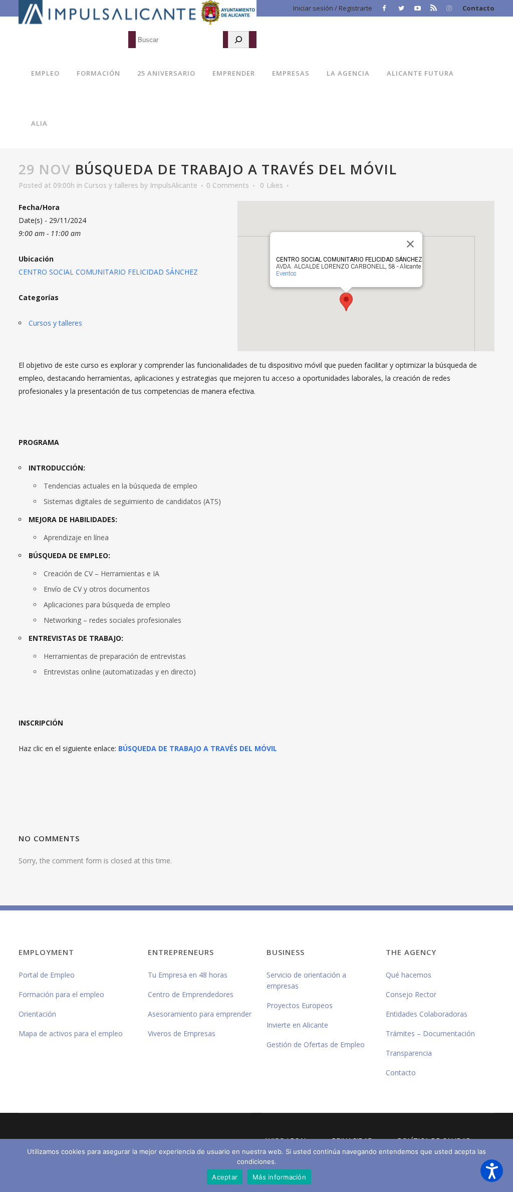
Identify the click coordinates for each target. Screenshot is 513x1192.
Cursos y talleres (111, 185)
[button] (491, 1170)
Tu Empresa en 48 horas (187, 975)
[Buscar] (238, 39)
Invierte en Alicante (297, 1025)
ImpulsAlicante (173, 185)
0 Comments (227, 185)
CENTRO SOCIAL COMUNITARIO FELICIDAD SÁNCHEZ (108, 272)
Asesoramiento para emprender (199, 1014)
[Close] (410, 244)
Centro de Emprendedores (190, 994)
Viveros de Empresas (181, 1033)
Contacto (478, 8)
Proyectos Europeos (300, 1005)
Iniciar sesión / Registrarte (332, 8)
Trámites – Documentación (430, 1033)
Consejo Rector (411, 994)
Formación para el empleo (61, 994)
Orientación (37, 1014)
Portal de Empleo (47, 975)
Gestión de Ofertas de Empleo (316, 1044)
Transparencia (409, 1053)
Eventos (286, 273)
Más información (279, 1177)
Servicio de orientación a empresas (306, 980)
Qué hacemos (408, 975)
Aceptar (224, 1177)
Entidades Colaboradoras (426, 1014)
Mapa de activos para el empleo (71, 1033)
